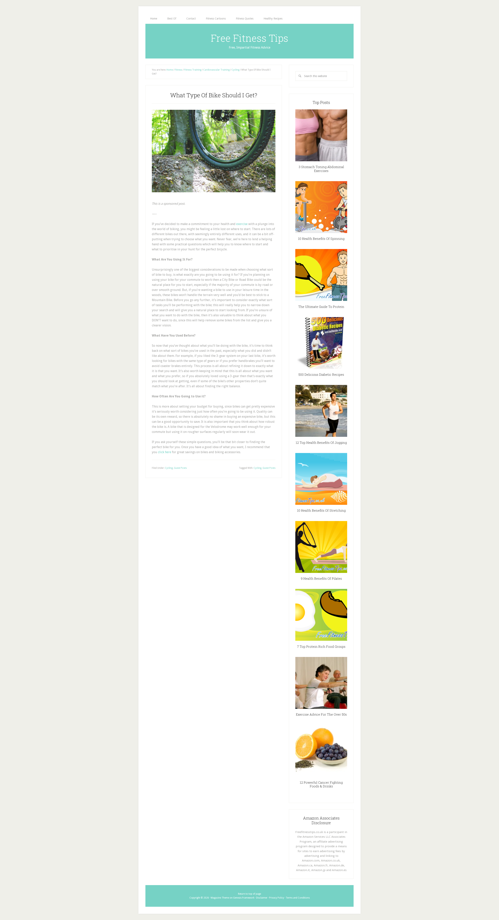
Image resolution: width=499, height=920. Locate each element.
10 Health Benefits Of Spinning (321, 239)
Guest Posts (180, 468)
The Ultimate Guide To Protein (321, 307)
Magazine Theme (220, 897)
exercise (242, 224)
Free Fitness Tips (249, 38)
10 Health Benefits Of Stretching (321, 510)
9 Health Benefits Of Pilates (321, 578)
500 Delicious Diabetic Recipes (321, 374)
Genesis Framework (243, 897)
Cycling (169, 468)
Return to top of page (249, 894)
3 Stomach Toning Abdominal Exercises (321, 169)
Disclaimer (261, 897)
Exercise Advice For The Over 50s (321, 714)
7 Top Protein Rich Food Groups (321, 646)
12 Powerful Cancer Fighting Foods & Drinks (321, 784)
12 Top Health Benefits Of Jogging (321, 443)
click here (164, 452)
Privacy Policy (276, 897)
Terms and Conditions (298, 897)
